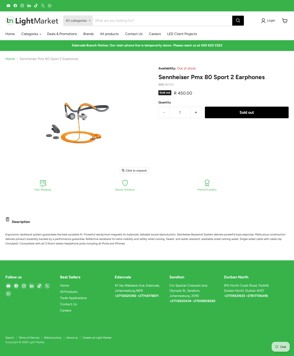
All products (109, 34)
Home (10, 34)
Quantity (164, 102)
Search (9, 337)
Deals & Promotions (62, 34)
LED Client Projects (182, 34)
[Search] (238, 21)
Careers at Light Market (96, 337)
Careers (155, 34)
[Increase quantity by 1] (195, 112)
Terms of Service (29, 337)
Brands (88, 34)
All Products (68, 292)
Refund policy (53, 337)
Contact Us (133, 34)
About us (72, 337)
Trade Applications (73, 298)
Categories (30, 34)
